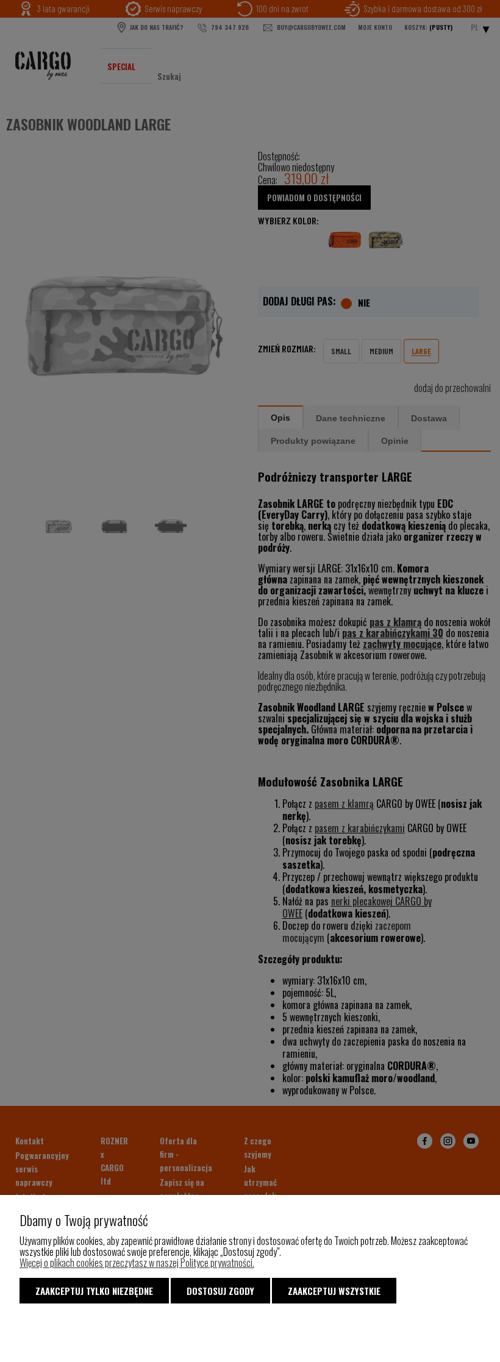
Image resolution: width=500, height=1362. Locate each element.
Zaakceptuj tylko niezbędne (94, 1290)
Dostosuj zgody (220, 1290)
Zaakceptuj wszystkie (334, 1290)
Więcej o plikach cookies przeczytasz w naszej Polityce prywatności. (137, 1262)
